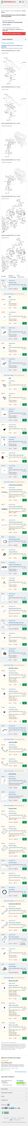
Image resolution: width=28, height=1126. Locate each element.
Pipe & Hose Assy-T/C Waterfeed (17, 728)
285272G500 (12, 934)
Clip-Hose (11, 439)
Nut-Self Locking (13, 673)
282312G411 (12, 887)
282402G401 (12, 776)
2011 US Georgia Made (16, 10)
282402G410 (12, 792)
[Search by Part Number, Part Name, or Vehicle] (25, 6)
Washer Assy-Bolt (13, 985)
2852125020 (12, 487)
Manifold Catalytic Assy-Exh (16, 622)
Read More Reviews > (22, 1071)
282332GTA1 (12, 948)
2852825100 (12, 381)
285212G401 (12, 504)
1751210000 (12, 578)
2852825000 (12, 359)
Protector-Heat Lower (14, 875)
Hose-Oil (11, 595)
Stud (10, 950)
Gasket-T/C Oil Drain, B (15, 564)
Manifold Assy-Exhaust (15, 608)
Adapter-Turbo (12, 282)
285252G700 (12, 826)
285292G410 (12, 860)
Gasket (11, 467)
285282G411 (12, 280)
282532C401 (12, 409)
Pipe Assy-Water (13, 747)
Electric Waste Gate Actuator (16, 455)
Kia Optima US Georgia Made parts (11, 1045)
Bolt (10, 301)
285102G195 (12, 620)
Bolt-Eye (11, 411)
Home (2, 10)
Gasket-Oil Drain (13, 551)
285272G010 (12, 906)
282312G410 (12, 964)
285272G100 (12, 920)
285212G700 (12, 520)
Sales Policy (6, 1118)
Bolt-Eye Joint (12, 426)
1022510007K (12, 670)
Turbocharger (12, 966)
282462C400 (12, 562)
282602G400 (12, 745)
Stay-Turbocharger (14, 936)
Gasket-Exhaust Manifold (15, 489)
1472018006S (12, 437)
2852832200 (12, 343)
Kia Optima (7, 10)
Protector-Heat (12, 813)
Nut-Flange (12, 651)
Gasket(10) (12, 580)
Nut (10, 635)
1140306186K (12, 299)
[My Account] (23, 2)
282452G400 (12, 593)
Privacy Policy (21, 1118)
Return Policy (13, 1118)
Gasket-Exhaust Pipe (14, 539)
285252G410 (12, 811)
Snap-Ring (11, 889)
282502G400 (12, 726)
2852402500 (12, 327)
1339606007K (12, 649)
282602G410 (12, 759)
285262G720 (12, 873)
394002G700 (12, 453)
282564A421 (12, 633)
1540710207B (12, 424)
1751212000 (12, 465)
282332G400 (12, 537)
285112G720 (12, 606)
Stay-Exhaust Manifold (15, 908)
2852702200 (12, 983)
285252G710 (12, 843)
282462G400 (12, 549)
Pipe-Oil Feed (12, 778)
